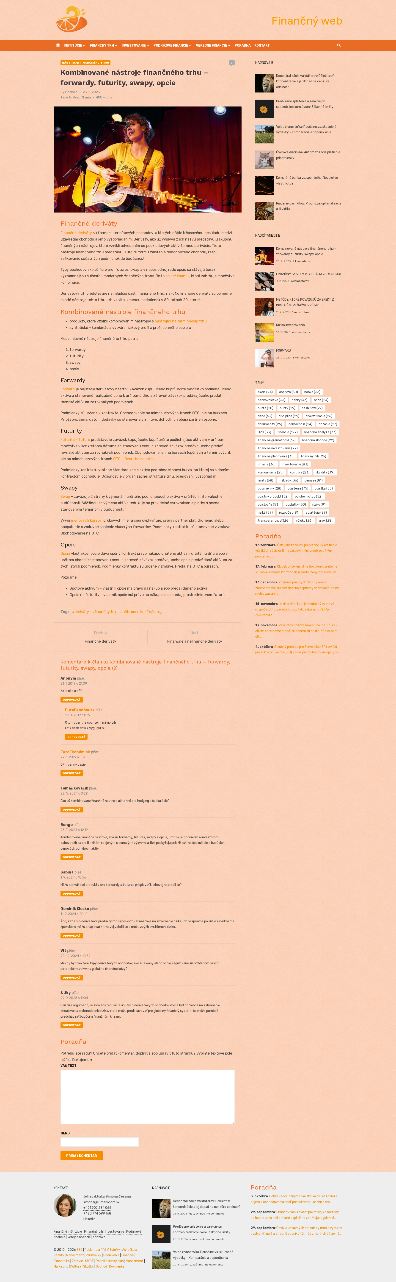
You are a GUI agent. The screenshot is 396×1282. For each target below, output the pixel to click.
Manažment (75, 1255)
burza (265, 408)
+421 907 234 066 (97, 1208)
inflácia (266, 464)
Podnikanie (111, 1255)
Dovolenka (116, 1266)
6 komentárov (300, 281)
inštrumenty (132, 612)
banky (300, 400)
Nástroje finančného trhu (85, 62)
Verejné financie (211, 46)
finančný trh (105, 612)
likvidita (325, 472)
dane (265, 416)
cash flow (312, 408)
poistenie (298, 488)
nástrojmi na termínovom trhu (181, 321)
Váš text (68, 1066)
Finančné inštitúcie (68, 1232)
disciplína (289, 416)
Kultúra (75, 1266)
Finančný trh (102, 46)
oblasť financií (177, 276)
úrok (326, 521)
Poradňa (243, 46)
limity (265, 480)
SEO (79, 1250)
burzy (287, 408)
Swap (65, 496)
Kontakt (262, 46)
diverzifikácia (319, 416)
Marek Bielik (197, 1239)
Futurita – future (75, 439)
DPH (264, 432)
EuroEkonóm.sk (80, 710)
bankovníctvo (271, 400)
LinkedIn (89, 1219)
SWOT (89, 1261)
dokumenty (270, 424)
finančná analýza (320, 432)
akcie (265, 392)
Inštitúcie (73, 46)
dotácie (328, 424)
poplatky (296, 505)
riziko (319, 505)
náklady (289, 480)
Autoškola (129, 1250)
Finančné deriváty (76, 233)
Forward (67, 389)
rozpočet (289, 513)
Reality (59, 1255)
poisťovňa (268, 505)
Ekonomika (62, 1261)
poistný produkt (273, 496)
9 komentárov (302, 261)
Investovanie (134, 46)
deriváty (81, 612)
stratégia (316, 513)
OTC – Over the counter (133, 459)
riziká (265, 513)
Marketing (61, 1266)
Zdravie (77, 1261)
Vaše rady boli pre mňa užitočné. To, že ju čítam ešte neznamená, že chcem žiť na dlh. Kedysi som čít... (296, 630)
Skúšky (88, 1266)
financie (288, 432)
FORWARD (283, 351)
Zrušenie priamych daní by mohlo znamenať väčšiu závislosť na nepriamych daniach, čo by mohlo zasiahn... (297, 588)
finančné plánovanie (276, 456)
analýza (288, 392)
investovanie (295, 464)
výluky (304, 521)
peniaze (314, 480)
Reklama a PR (95, 1250)
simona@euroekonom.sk (101, 1202)
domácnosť (300, 424)
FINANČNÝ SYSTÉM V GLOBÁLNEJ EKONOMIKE (309, 274)
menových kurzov (86, 520)
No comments (215, 1213)
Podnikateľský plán (110, 1261)
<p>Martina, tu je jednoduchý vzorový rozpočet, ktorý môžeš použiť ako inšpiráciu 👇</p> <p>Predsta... (294, 609)
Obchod (101, 1266)
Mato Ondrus (197, 1213)
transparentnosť (273, 521)
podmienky (269, 488)
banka (312, 392)
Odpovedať (72, 699)
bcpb (321, 400)
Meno (65, 1133)
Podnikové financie (171, 46)
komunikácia (270, 472)
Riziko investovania (290, 325)
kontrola (299, 472)
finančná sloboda (318, 440)
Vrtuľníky (113, 1250)
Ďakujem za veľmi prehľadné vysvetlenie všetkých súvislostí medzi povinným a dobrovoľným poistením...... (296, 550)
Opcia (65, 553)
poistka (324, 488)
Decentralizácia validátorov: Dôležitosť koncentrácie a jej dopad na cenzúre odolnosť (304, 81)
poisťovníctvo (308, 496)
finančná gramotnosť (277, 440)
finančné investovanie (278, 448)
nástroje (156, 612)
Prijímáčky (93, 1255)
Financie (71, 92)
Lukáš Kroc (196, 1264)
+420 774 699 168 (97, 1213)
